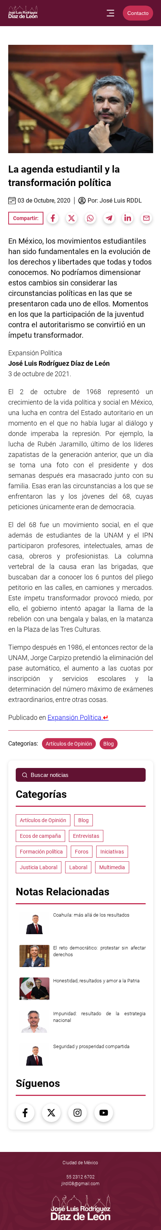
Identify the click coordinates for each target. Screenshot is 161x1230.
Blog (108, 744)
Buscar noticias (50, 775)
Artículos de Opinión (69, 744)
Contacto (138, 13)
